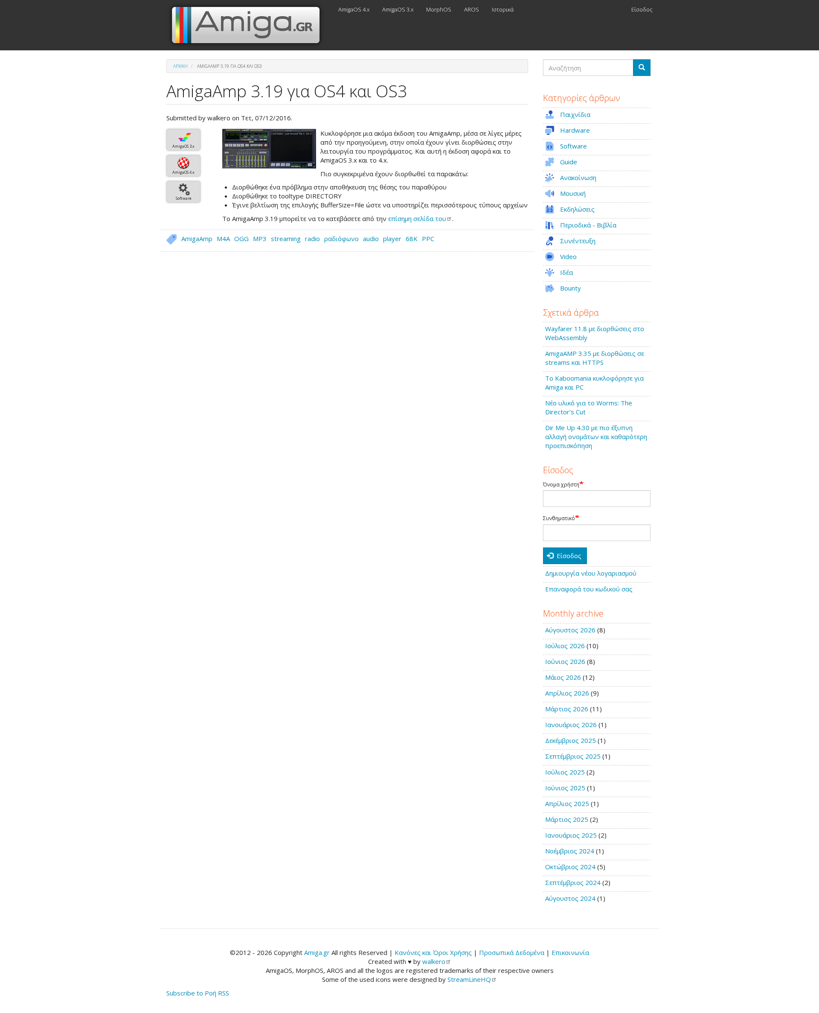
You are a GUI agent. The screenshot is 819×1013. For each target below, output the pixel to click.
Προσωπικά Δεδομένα (511, 952)
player (392, 238)
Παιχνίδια (575, 114)
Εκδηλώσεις (577, 209)
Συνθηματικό (559, 518)
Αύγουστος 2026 (570, 630)
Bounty (570, 288)
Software (184, 198)
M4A (223, 238)
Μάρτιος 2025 (566, 819)
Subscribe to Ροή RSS (197, 993)
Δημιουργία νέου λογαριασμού (590, 573)
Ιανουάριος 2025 (571, 835)
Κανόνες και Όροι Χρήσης (433, 952)
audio (371, 238)
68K (412, 238)
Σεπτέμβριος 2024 (573, 882)
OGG (241, 238)
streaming (286, 238)
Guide (568, 161)
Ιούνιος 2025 (565, 787)
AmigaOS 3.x (397, 9)
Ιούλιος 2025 (565, 772)
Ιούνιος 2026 (565, 661)
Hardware (575, 130)
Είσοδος (642, 9)
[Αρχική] (249, 25)
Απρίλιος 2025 (567, 803)
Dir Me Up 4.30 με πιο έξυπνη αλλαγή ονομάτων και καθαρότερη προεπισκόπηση (596, 436)
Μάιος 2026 (563, 677)
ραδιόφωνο (341, 238)
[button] (269, 149)
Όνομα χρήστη (561, 484)
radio (312, 238)
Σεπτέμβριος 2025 (573, 756)
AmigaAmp (196, 238)
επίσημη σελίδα (417, 218)
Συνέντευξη (577, 240)
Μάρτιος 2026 (566, 708)
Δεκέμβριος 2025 (570, 740)
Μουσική (573, 193)
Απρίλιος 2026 (567, 693)
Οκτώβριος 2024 (570, 866)
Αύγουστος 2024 (570, 898)
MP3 (260, 238)
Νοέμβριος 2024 (569, 851)
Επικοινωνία (570, 952)
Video (568, 256)
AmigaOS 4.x (353, 9)
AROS (471, 9)
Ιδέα (566, 272)
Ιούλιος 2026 (565, 645)
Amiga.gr (317, 952)
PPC (428, 238)
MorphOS (438, 9)
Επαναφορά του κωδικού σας (589, 589)
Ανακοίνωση (578, 177)
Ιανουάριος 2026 (571, 724)
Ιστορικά (503, 9)
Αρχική (180, 66)
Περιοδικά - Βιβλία (588, 225)
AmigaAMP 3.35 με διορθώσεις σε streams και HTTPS (594, 358)
